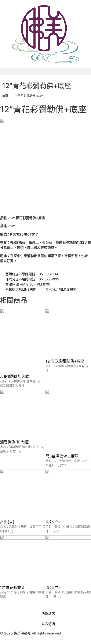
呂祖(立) (7, 522)
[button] (45, 71)
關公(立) (53, 522)
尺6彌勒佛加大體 (14, 376)
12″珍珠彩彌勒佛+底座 (65, 361)
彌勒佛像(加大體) (15, 442)
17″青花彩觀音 (12, 587)
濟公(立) (53, 587)
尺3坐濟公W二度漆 (62, 456)
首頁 (5, 95)
